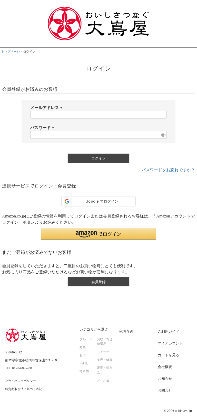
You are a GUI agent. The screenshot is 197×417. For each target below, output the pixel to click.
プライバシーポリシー (20, 381)
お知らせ (165, 379)
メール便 (103, 380)
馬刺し (84, 363)
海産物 (84, 371)
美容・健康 (104, 360)
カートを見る (168, 355)
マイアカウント (170, 343)
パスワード (43, 127)
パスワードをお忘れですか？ (168, 170)
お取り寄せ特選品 (104, 341)
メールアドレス (47, 107)
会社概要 (165, 367)
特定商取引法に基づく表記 (23, 389)
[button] (98, 234)
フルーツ (86, 339)
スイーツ (103, 352)
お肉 (83, 355)
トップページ (10, 51)
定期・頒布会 (104, 370)
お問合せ (165, 390)
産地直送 (126, 331)
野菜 (83, 347)
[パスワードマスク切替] (162, 134)
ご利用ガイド (168, 331)
